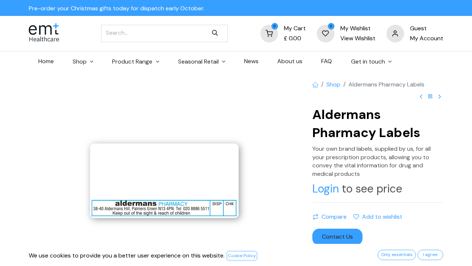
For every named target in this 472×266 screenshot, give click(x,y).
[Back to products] (430, 96)
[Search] (215, 33)
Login (325, 188)
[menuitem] (46, 61)
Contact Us (337, 237)
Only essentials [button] (397, 255)
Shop (333, 84)
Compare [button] (334, 217)
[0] (269, 33)
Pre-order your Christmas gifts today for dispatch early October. (116, 8)
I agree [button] (430, 255)
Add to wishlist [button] (382, 217)
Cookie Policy (242, 256)
